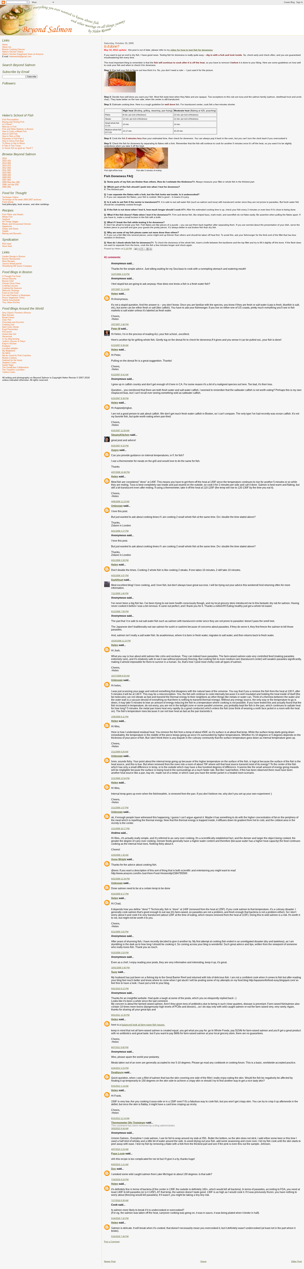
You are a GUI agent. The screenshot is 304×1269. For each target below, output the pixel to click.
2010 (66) (6, 172)
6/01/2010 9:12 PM (120, 989)
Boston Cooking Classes (13, 49)
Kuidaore (6, 346)
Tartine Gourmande (11, 300)
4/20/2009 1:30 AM (119, 855)
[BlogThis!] (141, 249)
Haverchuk (7, 336)
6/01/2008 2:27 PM (120, 531)
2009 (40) (6, 175)
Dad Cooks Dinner (10, 327)
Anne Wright (118, 859)
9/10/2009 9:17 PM (120, 894)
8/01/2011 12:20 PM (120, 1015)
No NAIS (6, 353)
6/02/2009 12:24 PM (120, 879)
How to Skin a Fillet (11, 136)
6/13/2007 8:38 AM (119, 345)
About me (6, 47)
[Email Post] (135, 248)
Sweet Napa (7, 365)
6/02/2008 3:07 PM (120, 576)
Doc (113, 1168)
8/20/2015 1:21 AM (119, 1164)
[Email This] (138, 249)
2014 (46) (6, 163)
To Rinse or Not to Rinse (13, 143)
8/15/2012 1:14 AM (119, 1086)
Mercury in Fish (9, 126)
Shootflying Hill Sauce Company (17, 266)
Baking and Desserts (11, 233)
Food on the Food (10, 293)
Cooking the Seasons (12, 288)
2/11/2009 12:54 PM (120, 778)
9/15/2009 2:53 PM (120, 953)
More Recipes (8, 261)
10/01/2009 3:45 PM (120, 968)
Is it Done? (7, 124)
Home (203, 1261)
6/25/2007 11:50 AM (120, 431)
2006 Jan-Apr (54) (10, 184)
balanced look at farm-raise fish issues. (143, 1024)
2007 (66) (6, 180)
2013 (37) (6, 165)
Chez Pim (6, 320)
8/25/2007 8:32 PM (120, 446)
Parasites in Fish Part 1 (13, 138)
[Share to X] (144, 249)
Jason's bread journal (12, 263)
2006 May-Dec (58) (11, 182)
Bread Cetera (8, 317)
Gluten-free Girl (9, 334)
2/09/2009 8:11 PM (119, 717)
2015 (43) (6, 161)
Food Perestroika (10, 329)
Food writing (7, 202)
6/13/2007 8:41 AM (119, 375)
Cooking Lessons (10, 286)
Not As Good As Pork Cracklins (16, 355)
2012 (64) (6, 168)
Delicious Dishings (10, 290)
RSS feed (6, 244)
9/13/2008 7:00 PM (120, 611)
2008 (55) (6, 177)
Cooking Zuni (8, 324)
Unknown (117, 505)
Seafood (6, 219)
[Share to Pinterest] (150, 249)
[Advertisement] (161, 1250)
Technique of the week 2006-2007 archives (21, 199)
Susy (114, 972)
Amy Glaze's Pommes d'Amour (16, 313)
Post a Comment (112, 1242)
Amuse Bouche (9, 278)
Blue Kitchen (8, 315)
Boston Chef (8, 281)
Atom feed (7, 246)
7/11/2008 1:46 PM (119, 593)
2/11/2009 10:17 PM (120, 829)
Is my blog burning (10, 339)
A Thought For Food (11, 276)
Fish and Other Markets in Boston (17, 129)
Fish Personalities (10, 119)
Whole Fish (7, 217)
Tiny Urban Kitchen (11, 302)
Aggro (115, 450)
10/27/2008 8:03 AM (120, 676)
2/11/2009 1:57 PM (119, 808)
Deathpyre (117, 1072)
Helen (114, 293)
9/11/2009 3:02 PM (119, 932)
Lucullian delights (10, 348)
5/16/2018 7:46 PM (120, 1236)
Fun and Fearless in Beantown (16, 295)
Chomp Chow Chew (11, 283)
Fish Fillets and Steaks (12, 214)
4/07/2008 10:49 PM (120, 472)
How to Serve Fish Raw (13, 141)
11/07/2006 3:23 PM (120, 274)
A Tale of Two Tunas (11, 146)
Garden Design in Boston (13, 256)
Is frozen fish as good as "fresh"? (17, 148)
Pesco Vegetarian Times (13, 297)
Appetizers (7, 226)
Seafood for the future (12, 360)
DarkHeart (117, 579)
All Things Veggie (10, 221)
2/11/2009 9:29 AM (119, 752)
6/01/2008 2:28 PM (120, 560)
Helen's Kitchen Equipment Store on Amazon (22, 54)
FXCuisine (7, 332)
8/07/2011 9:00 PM (119, 1047)
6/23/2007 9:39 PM (120, 398)
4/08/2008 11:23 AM (120, 502)
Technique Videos (10, 197)
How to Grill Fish (9, 134)
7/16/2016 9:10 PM (120, 1180)
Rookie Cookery (9, 358)
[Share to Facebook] (147, 249)
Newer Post (110, 1261)
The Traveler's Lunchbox (13, 370)
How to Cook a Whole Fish (14, 131)
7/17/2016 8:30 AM (119, 1200)
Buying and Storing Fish (13, 122)
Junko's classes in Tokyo (13, 341)
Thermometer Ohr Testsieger (128, 1122)
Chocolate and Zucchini (13, 322)
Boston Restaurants (11, 259)
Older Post (296, 1261)
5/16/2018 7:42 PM (120, 1218)
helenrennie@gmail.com (20, 56)
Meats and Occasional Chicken (16, 224)
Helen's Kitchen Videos (12, 52)
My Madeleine (8, 351)
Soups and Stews (10, 229)
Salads (5, 231)
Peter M (115, 328)
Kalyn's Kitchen (9, 343)
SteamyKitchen (120, 435)
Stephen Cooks (9, 362)
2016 (4, 158)
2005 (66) (6, 187)
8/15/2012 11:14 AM (120, 1118)
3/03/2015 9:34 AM (119, 1129)
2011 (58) (6, 170)
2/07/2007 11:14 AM (120, 289)
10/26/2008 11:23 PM (121, 641)
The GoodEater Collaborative (15, 367)
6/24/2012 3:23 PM (120, 1068)
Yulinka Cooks (8, 372)
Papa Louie (118, 1153)
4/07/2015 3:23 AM (119, 1149)
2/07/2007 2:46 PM (120, 324)
